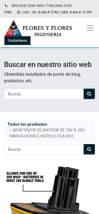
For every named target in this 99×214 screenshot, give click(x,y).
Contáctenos (17, 41)
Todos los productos (27, 124)
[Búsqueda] (89, 94)
